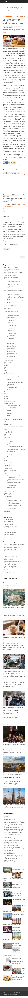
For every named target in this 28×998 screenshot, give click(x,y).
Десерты (6, 29)
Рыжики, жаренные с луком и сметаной (13, 855)
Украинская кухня (11, 349)
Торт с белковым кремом (10, 536)
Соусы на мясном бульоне (18, 965)
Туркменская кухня (11, 346)
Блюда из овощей (11, 502)
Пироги (8, 412)
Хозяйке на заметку (9, 493)
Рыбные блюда (8, 462)
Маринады (6, 418)
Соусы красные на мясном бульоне (15, 479)
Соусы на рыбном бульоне (13, 482)
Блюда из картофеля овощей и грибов (13, 272)
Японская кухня (11, 356)
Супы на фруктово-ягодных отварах (16, 449)
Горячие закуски (8, 368)
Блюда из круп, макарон (10, 275)
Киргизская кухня (11, 330)
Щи (7, 456)
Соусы (5, 473)
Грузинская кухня (11, 323)
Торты (8, 415)
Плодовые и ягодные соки (13, 385)
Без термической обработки (11, 267)
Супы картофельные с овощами (15, 446)
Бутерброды (7, 364)
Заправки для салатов (9, 401)
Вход (15, 994)
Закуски (6, 400)
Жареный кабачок (8, 521)
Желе (8, 377)
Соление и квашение (12, 387)
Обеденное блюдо (8, 432)
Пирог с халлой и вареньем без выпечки (14, 544)
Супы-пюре (9, 454)
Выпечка (6, 365)
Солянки (9, 443)
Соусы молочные (11, 480)
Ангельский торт (8, 16)
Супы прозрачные (11, 451)
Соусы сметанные (11, 485)
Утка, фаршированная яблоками (12, 547)
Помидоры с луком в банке (10, 526)
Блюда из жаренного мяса (13, 281)
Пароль (23, 211)
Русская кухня (10, 338)
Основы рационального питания (12, 435)
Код (18, 173)
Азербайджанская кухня (13, 315)
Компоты (9, 379)
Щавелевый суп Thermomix (10, 827)
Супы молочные (11, 448)
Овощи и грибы (7, 434)
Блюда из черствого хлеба (10, 306)
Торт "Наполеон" (19, 16)
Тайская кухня (10, 343)
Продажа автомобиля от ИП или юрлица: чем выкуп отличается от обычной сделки (13, 684)
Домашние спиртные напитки (11, 391)
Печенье (9, 410)
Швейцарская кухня (12, 353)
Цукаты (9, 389)
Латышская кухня (11, 333)
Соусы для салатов (9, 491)
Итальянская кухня (11, 327)
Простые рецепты (13, 7)
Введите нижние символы (10, 241)
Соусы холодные (11, 487)
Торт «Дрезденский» (9, 861)
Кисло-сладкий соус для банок (11, 550)
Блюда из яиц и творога (10, 310)
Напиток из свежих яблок (10, 549)
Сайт (5, 218)
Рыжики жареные (8, 563)
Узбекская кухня (11, 348)
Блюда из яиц (7, 308)
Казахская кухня (11, 328)
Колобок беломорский (9, 571)
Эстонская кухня (11, 354)
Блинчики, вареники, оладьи (14, 405)
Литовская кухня (11, 335)
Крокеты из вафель (8, 531)
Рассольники (10, 441)
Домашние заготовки (9, 373)
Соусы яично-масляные (13, 489)
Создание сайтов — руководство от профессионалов (17, 929)
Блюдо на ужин (7, 362)
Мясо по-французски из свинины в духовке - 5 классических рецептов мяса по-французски (14, 835)
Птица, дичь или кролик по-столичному (13, 832)
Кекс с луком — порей (9, 564)
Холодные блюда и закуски (11, 494)
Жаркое (6, 396)
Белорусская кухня (11, 322)
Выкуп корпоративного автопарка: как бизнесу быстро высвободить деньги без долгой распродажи (13, 886)
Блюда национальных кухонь (17, 29)
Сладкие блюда (8, 468)
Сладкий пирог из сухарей (10, 556)
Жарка (5, 393)
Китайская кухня (11, 332)
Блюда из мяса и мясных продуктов (13, 278)
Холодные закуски (8, 496)
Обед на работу (8, 431)
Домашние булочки (8, 853)
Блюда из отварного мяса (13, 284)
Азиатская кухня (11, 317)
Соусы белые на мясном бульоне (15, 475)
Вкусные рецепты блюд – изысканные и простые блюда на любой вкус (18, 977)
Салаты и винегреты (9, 465)
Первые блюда (7, 437)
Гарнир (5, 367)
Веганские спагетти (8, 523)
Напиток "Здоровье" (9, 850)
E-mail (4, 209)
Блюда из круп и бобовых (10, 274)
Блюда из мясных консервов (14, 282)
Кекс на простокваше (9, 534)
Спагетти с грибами (8, 839)
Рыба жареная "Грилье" (10, 819)
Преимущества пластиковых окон (11, 924)
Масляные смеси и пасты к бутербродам (14, 422)
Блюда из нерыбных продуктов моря (16, 296)
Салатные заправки (9, 463)
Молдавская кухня (11, 336)
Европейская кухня (11, 325)
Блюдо (5, 359)
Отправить (6, 249)
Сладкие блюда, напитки (10, 470)
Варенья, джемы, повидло (13, 376)
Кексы (8, 408)
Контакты (10, 994)
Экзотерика (7, 511)
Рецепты (6, 460)
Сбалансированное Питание (11, 467)
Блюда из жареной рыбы (13, 294)
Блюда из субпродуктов (10, 305)
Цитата (14, 173)
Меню (6, 1)
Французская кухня (9, 30)
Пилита (6, 816)
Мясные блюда (7, 424)
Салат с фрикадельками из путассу (13, 561)
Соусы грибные (11, 477)
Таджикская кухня (11, 341)
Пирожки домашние (9, 558)
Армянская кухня (11, 320)
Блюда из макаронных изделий (11, 277)
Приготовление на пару (9, 458)
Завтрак (6, 398)
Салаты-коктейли (11, 508)
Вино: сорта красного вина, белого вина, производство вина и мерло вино (14, 720)
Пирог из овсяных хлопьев (10, 566)
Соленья (6, 471)
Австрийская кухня (11, 314)
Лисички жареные (8, 559)
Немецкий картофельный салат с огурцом (14, 527)
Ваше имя (14, 194)
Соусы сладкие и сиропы (13, 484)
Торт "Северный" (8, 852)
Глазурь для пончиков (9, 532)
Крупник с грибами (8, 860)
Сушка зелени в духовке (10, 858)
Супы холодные (11, 453)
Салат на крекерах (8, 524)
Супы (8, 444)
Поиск (22, 257)
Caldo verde (7, 546)
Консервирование (11, 381)
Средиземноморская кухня (13, 340)
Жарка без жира (8, 395)
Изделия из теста (8, 403)
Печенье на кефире (8, 519)
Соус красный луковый (9, 857)
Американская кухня (12, 319)
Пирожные (9, 413)
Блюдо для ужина (8, 360)
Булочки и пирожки (11, 407)
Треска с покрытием (9, 817)
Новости (6, 429)
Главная (5, 994)
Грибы (5, 370)
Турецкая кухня (11, 345)
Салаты (9, 506)
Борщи (8, 439)
